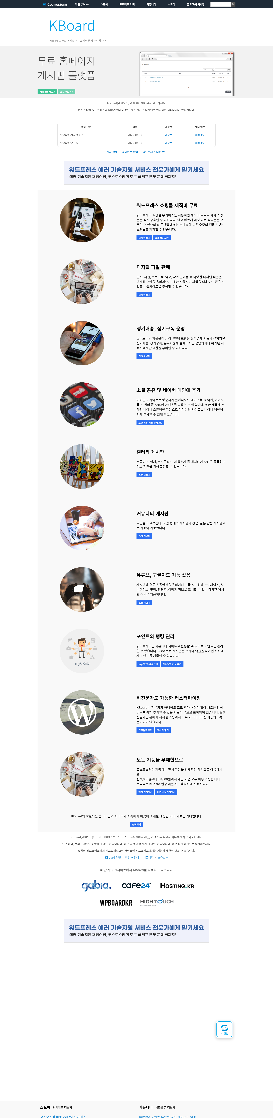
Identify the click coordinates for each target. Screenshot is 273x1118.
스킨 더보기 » (66, 91)
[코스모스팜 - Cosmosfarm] (55, 4)
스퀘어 (104, 4)
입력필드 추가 (145, 730)
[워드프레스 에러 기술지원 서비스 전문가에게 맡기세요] (136, 183)
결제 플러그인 (162, 237)
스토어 (171, 4)
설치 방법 (112, 152)
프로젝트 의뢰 (127, 4)
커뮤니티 (151, 4)
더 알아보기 (144, 237)
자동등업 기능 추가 (172, 664)
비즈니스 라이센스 (166, 792)
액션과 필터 (163, 730)
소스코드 (163, 857)
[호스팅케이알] (177, 892)
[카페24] (136, 892)
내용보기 (200, 135)
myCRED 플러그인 (148, 664)
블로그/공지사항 (196, 4)
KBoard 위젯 (113, 857)
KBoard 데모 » (47, 91)
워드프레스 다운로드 (154, 152)
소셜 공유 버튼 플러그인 (150, 422)
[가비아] (96, 892)
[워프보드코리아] (116, 909)
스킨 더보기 (144, 474)
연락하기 (136, 824)
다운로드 (170, 135)
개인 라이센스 (145, 792)
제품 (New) (82, 4)
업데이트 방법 (130, 152)
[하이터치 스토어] (157, 909)
